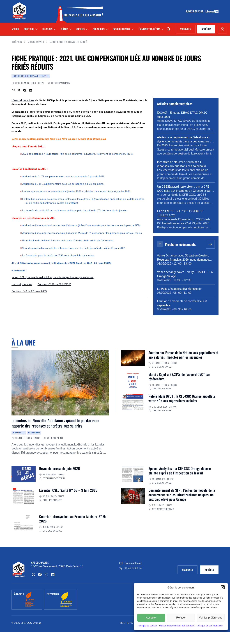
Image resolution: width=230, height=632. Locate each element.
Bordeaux (19, 432)
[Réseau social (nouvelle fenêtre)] (33, 574)
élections (47, 29)
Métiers (80, 29)
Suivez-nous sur (196, 11)
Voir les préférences (210, 617)
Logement (34, 432)
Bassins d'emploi (121, 29)
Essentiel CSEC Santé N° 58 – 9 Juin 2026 (68, 490)
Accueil (16, 29)
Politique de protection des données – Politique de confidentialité (191, 625)
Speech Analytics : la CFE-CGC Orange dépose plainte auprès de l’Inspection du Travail (179, 471)
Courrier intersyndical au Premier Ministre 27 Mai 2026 (73, 519)
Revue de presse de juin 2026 (59, 468)
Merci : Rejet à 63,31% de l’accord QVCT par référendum (179, 376)
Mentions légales (132, 622)
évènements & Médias (149, 29)
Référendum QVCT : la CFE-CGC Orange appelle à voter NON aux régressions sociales (181, 398)
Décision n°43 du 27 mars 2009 (29, 291)
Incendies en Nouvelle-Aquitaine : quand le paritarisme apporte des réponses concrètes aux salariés (55, 423)
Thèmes (64, 29)
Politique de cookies (147, 625)
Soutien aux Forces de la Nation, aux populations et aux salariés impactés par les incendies (183, 355)
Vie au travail (35, 41)
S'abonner (188, 29)
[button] (223, 587)
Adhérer (206, 29)
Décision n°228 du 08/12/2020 (54, 284)
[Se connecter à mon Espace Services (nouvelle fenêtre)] (222, 29)
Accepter (151, 617)
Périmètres (98, 29)
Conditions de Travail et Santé (68, 41)
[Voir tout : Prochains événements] (210, 244)
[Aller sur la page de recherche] (168, 29)
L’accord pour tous (23, 100)
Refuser (181, 617)
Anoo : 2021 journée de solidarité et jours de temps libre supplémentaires (52, 277)
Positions (29, 29)
